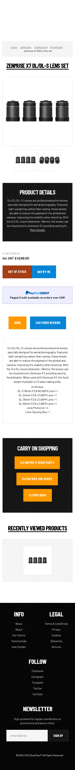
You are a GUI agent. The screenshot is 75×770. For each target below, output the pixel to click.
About (18, 629)
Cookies (56, 635)
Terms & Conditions (56, 623)
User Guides (19, 646)
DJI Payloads (56, 47)
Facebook (37, 671)
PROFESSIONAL (40, 47)
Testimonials (19, 641)
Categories (25, 47)
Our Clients (18, 635)
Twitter (37, 688)
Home (14, 47)
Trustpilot (37, 682)
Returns (56, 646)
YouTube (37, 694)
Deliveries (56, 641)
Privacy (56, 629)
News (18, 623)
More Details (37, 230)
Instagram (37, 676)
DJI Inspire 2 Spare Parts (37, 462)
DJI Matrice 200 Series (37, 479)
